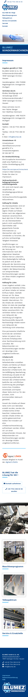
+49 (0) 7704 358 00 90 (14, 2)
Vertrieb (5, 23)
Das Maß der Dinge (8, 12)
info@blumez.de (14, 137)
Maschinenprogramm (9, 15)
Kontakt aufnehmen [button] (13, 483)
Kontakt (5, 26)
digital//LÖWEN (12, 462)
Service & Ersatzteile (9, 21)
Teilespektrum (7, 18)
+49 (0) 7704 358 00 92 (12, 664)
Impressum (6, 675)
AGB (3, 679)
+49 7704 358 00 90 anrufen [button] (15, 490)
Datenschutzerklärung (10, 677)
